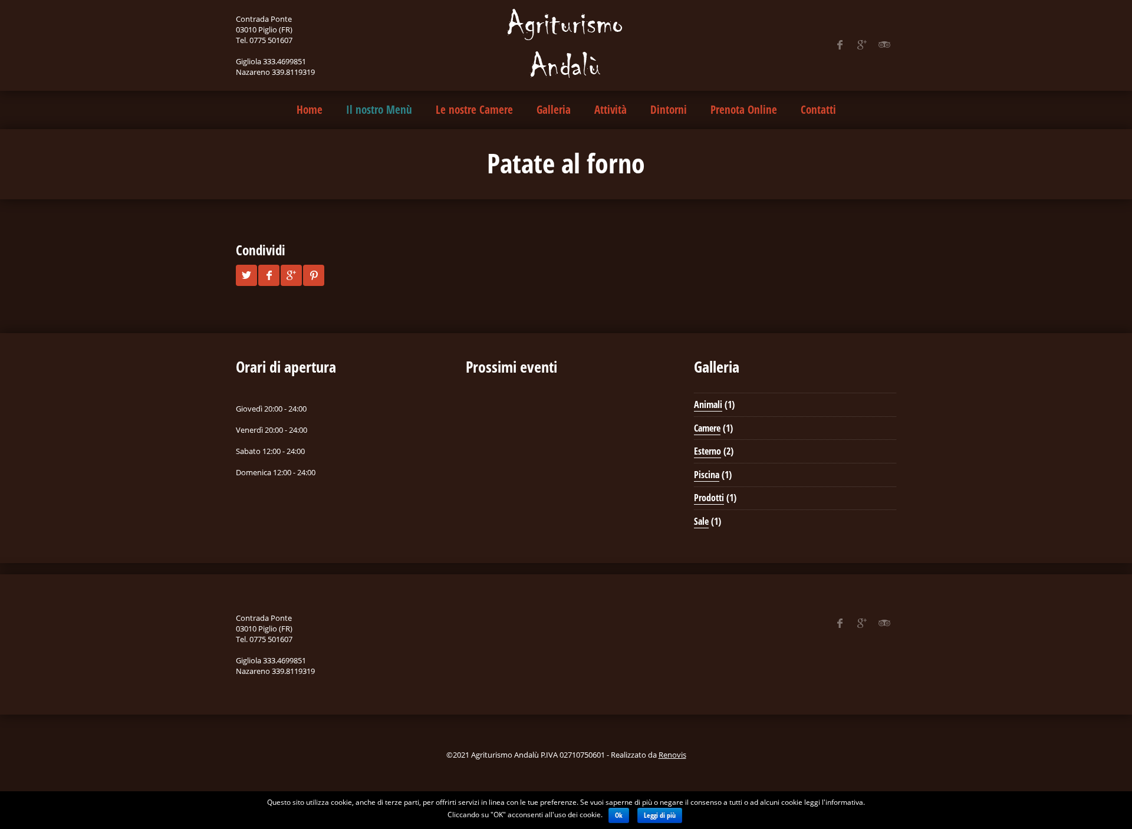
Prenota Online (743, 109)
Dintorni (668, 109)
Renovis (672, 754)
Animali (708, 404)
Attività (610, 109)
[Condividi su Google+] (291, 275)
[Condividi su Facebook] (268, 275)
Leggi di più (660, 815)
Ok (619, 815)
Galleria (554, 109)
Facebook (839, 44)
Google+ (862, 44)
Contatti (818, 109)
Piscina (706, 474)
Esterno (707, 451)
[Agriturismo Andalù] (566, 44)
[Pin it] (313, 275)
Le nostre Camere (474, 109)
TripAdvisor (884, 44)
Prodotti (709, 497)
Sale (701, 521)
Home (310, 109)
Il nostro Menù (379, 109)
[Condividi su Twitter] (246, 275)
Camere (707, 428)
